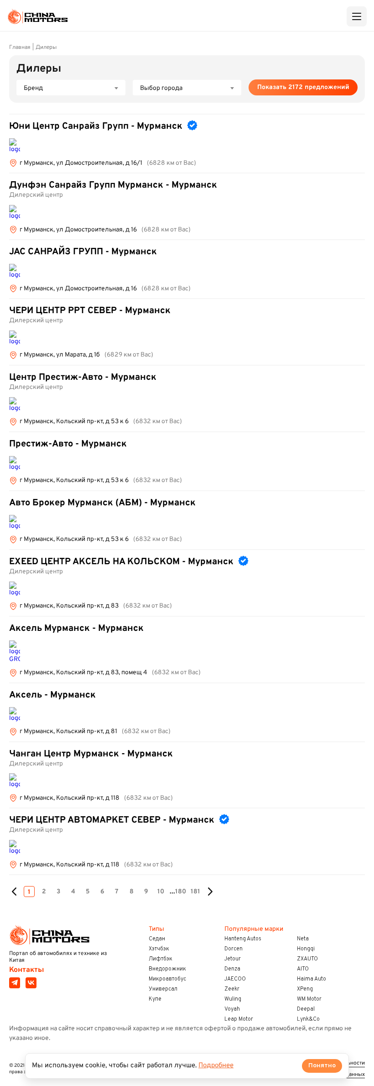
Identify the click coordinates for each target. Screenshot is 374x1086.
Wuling (232, 999)
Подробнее (216, 1065)
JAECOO (235, 979)
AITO (303, 969)
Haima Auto (311, 979)
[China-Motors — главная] (37, 16)
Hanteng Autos (242, 939)
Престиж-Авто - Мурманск (68, 444)
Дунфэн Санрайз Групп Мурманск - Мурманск (113, 185)
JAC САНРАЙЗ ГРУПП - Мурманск (83, 252)
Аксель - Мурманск (52, 695)
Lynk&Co (308, 1019)
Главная (20, 47)
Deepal (306, 1009)
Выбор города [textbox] (161, 88)
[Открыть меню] (357, 16)
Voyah (232, 1009)
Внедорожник (167, 969)
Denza (232, 969)
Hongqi (306, 949)
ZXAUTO (307, 959)
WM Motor (309, 999)
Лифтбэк (160, 959)
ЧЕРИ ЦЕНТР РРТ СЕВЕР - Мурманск (90, 311)
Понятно (322, 1066)
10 (160, 892)
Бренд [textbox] (33, 88)
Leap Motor (238, 1019)
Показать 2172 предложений (303, 87)
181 (195, 892)
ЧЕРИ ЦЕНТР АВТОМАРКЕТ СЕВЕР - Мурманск (111, 820)
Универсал (163, 989)
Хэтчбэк (159, 949)
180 (180, 892)
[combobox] (70, 87)
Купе (155, 999)
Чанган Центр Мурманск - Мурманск (91, 754)
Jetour (232, 959)
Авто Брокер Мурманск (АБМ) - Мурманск (102, 503)
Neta (303, 939)
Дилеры (46, 47)
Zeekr (231, 989)
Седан (157, 939)
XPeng (305, 989)
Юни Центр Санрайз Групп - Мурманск (95, 126)
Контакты (26, 970)
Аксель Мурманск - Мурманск (76, 629)
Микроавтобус (167, 979)
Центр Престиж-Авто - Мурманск (82, 377)
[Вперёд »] (209, 891)
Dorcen (233, 949)
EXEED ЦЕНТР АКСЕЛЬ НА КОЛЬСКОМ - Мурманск (121, 562)
